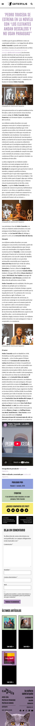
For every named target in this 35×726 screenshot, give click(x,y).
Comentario (8, 544)
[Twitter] (23, 710)
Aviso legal (5, 697)
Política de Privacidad (8, 700)
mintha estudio (8, 710)
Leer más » (10, 646)
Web (5, 584)
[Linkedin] (29, 710)
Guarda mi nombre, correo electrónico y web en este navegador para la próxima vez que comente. (17, 595)
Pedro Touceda (20, 499)
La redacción (29, 697)
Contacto (30, 703)
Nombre (7, 569)
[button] (2, 4)
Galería (31, 700)
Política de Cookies (8, 703)
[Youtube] (32, 710)
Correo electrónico (10, 577)
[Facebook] (20, 710)
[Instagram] (26, 710)
